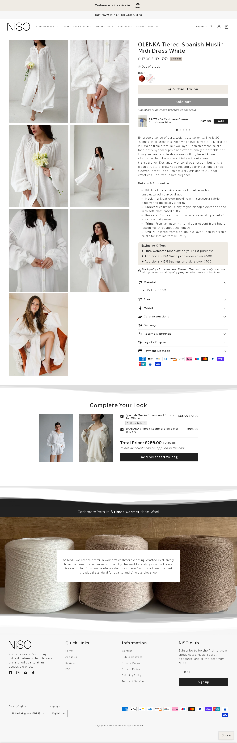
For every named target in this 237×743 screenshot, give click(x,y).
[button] (46, 26)
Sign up (203, 682)
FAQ (68, 669)
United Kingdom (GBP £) (26, 713)
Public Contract (132, 656)
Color (141, 73)
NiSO (120, 725)
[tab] (177, 130)
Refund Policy (131, 669)
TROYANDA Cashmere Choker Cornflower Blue (168, 121)
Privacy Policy (131, 663)
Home (69, 650)
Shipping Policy (132, 675)
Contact (127, 650)
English (56, 713)
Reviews (70, 663)
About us (71, 656)
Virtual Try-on (185, 89)
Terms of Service (133, 681)
